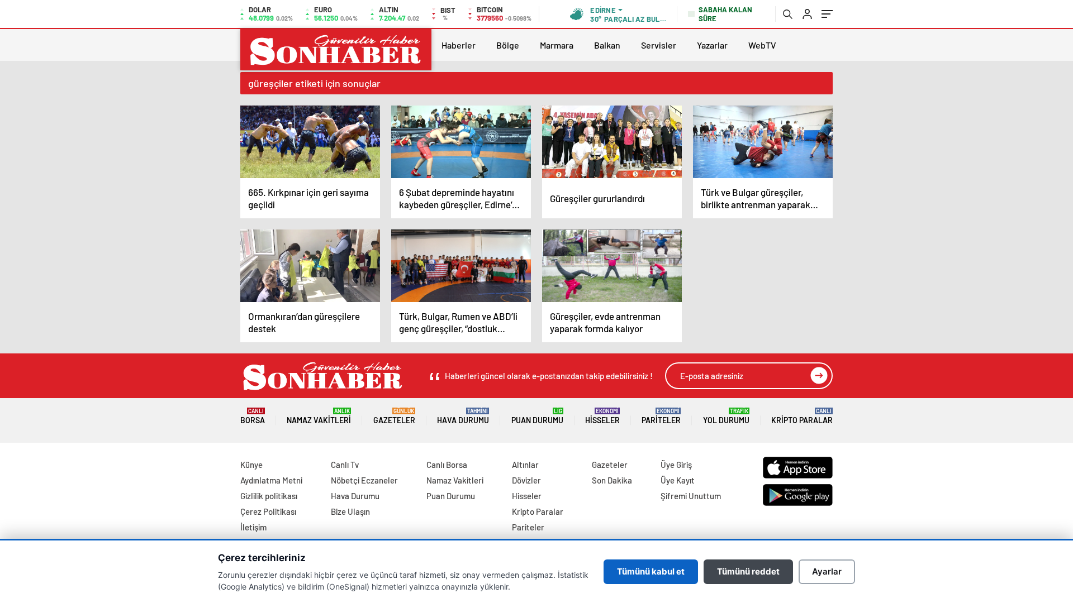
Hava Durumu (463, 416)
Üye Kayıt (678, 480)
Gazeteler (394, 416)
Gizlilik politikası (268, 496)
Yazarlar (712, 45)
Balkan (607, 45)
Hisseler (602, 416)
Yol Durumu (726, 416)
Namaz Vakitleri (319, 416)
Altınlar (525, 465)
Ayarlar (827, 571)
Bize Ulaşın (350, 511)
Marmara (556, 45)
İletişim (253, 527)
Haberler (458, 45)
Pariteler (661, 416)
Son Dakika (612, 480)
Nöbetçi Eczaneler (364, 480)
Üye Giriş (676, 465)
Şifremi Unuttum (691, 496)
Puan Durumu (537, 416)
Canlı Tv (345, 465)
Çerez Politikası (268, 511)
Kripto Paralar (802, 416)
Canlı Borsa (446, 465)
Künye (251, 465)
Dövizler (526, 480)
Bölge (507, 45)
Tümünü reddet (748, 571)
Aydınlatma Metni (271, 480)
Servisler (658, 45)
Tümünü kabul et (651, 571)
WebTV (762, 45)
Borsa (252, 416)
